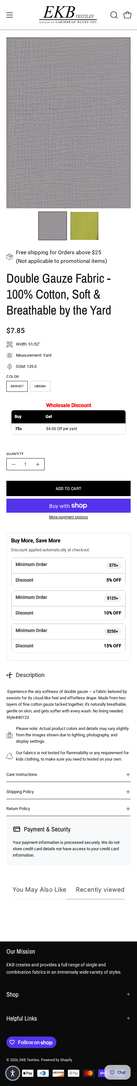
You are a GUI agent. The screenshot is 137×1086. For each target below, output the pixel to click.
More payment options (68, 517)
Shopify (66, 1060)
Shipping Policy (20, 791)
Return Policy (18, 808)
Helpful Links (21, 1018)
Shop (12, 994)
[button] (113, 15)
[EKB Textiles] (68, 15)
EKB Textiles (29, 1060)
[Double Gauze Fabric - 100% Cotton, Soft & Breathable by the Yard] (52, 226)
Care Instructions (21, 774)
